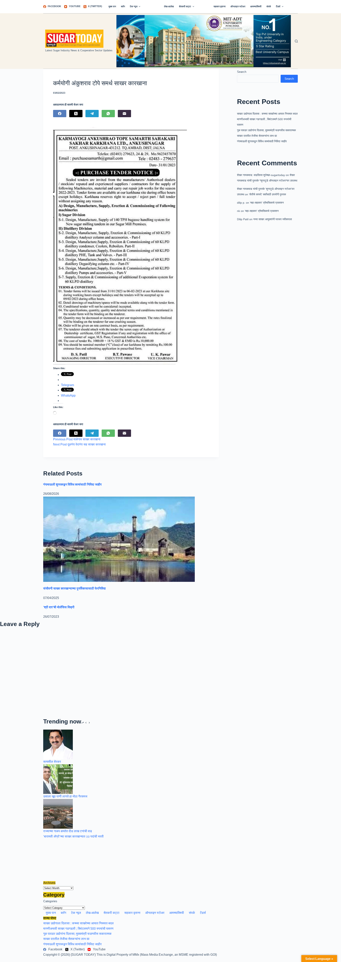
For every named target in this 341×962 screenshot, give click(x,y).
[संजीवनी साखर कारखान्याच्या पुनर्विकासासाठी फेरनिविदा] (119, 539)
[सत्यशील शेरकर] (58, 744)
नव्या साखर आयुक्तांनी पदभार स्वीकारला (272, 219)
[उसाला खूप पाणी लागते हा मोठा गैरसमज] (58, 778)
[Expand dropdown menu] (139, 6)
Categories (50, 901)
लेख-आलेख (169, 6)
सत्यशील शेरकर (52, 761)
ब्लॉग (123, 6)
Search (241, 71)
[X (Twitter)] (75, 113)
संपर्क (268, 6)
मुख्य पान (112, 6)
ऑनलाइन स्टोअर (237, 6)
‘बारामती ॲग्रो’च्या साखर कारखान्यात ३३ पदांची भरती (73, 836)
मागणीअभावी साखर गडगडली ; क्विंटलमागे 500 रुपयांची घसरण (78, 928)
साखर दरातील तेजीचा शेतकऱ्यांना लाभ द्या (257, 135)
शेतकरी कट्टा (185, 6)
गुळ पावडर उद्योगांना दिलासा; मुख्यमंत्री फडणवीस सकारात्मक (266, 130)
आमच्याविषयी (255, 6)
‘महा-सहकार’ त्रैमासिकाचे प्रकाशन (267, 202)
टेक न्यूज (133, 6)
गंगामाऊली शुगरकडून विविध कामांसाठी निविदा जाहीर (262, 141)
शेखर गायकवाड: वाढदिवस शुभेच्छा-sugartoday (261, 175)
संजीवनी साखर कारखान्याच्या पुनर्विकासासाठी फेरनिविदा (74, 588)
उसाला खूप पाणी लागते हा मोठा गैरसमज (65, 796)
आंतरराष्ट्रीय (152, 6)
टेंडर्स (278, 6)
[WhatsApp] (108, 113)
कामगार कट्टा (204, 6)
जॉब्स (292, 6)
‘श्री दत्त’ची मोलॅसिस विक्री (58, 607)
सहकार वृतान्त (220, 6)
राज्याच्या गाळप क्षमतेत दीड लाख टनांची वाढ (67, 831)
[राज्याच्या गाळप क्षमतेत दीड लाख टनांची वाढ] (58, 813)
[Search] (296, 41)
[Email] (124, 113)
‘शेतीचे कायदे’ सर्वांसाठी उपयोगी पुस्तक (267, 194)
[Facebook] (59, 113)
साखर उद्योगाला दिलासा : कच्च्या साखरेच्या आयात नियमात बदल (267, 113)
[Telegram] (92, 113)
